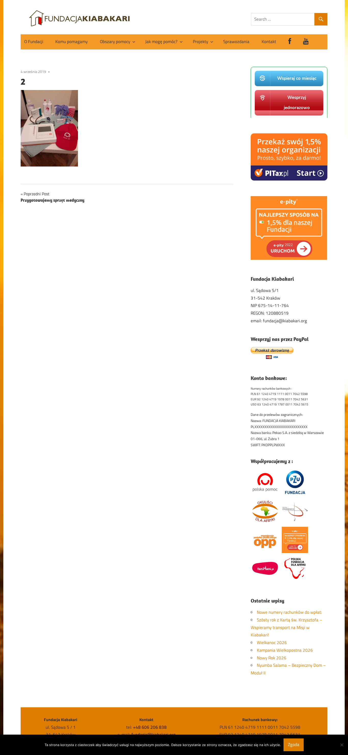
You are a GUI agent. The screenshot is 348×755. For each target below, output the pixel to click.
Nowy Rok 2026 (271, 658)
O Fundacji (33, 41)
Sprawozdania (236, 41)
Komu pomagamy (71, 41)
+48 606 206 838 (150, 727)
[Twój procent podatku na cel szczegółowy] (289, 258)
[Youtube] (306, 42)
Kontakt (269, 41)
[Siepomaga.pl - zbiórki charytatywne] (289, 116)
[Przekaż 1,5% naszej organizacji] (289, 179)
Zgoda (293, 744)
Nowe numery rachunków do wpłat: (289, 612)
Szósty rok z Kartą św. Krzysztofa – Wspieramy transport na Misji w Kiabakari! (286, 627)
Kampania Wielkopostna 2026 (285, 650)
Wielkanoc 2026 (272, 642)
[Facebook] (290, 42)
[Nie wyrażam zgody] (341, 744)
